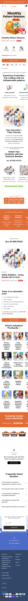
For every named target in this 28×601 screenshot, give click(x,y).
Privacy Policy (5, 575)
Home (17, 557)
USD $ (4, 583)
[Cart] (25, 6)
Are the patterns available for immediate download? (11, 494)
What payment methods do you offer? (13, 507)
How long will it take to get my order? (13, 489)
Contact (18, 565)
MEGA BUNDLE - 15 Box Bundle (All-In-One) (9, 178)
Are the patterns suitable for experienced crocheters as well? (11, 483)
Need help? (5, 68)
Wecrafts (4, 272)
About (17, 562)
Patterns (18, 559)
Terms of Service (6, 578)
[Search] (5, 6)
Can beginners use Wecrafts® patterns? (10, 501)
